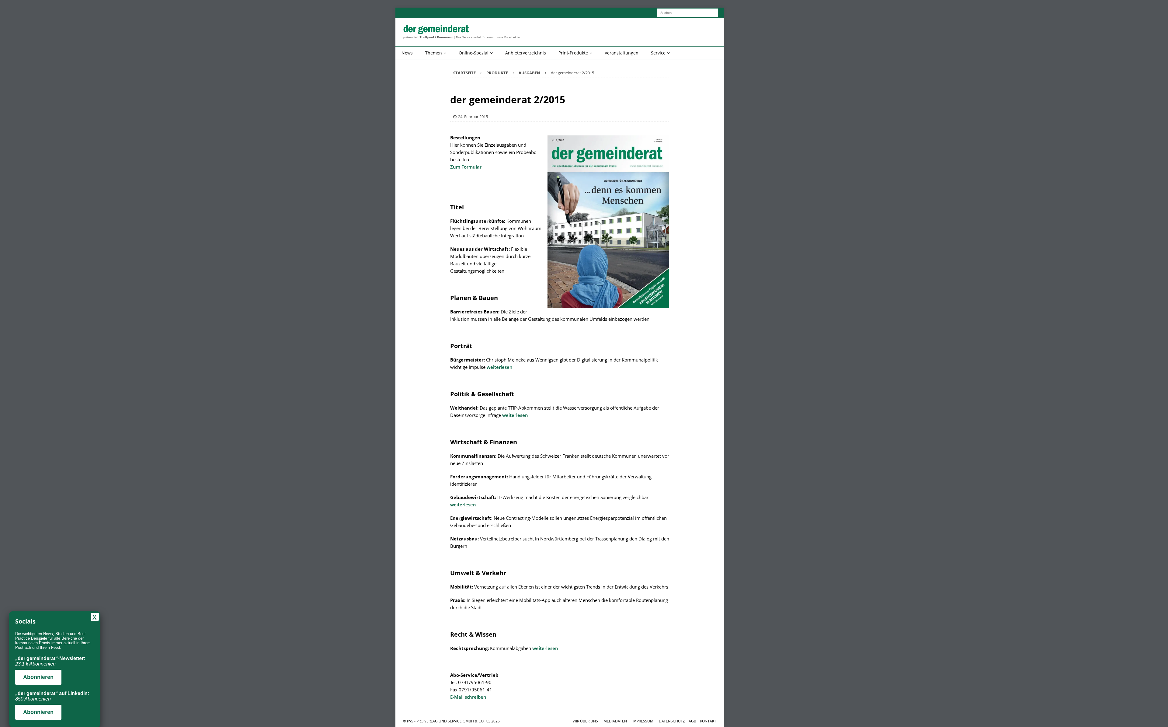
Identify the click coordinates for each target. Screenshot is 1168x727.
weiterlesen (500, 367)
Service (658, 53)
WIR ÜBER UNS (585, 721)
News (407, 53)
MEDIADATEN (615, 721)
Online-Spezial (473, 53)
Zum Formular (465, 167)
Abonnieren (38, 677)
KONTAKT (708, 721)
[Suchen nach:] (687, 12)
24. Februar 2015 (473, 116)
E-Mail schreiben (468, 697)
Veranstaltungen (621, 53)
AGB (692, 721)
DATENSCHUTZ (672, 721)
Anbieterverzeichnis (525, 53)
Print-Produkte (573, 53)
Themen (433, 53)
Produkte (497, 72)
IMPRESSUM (642, 721)
